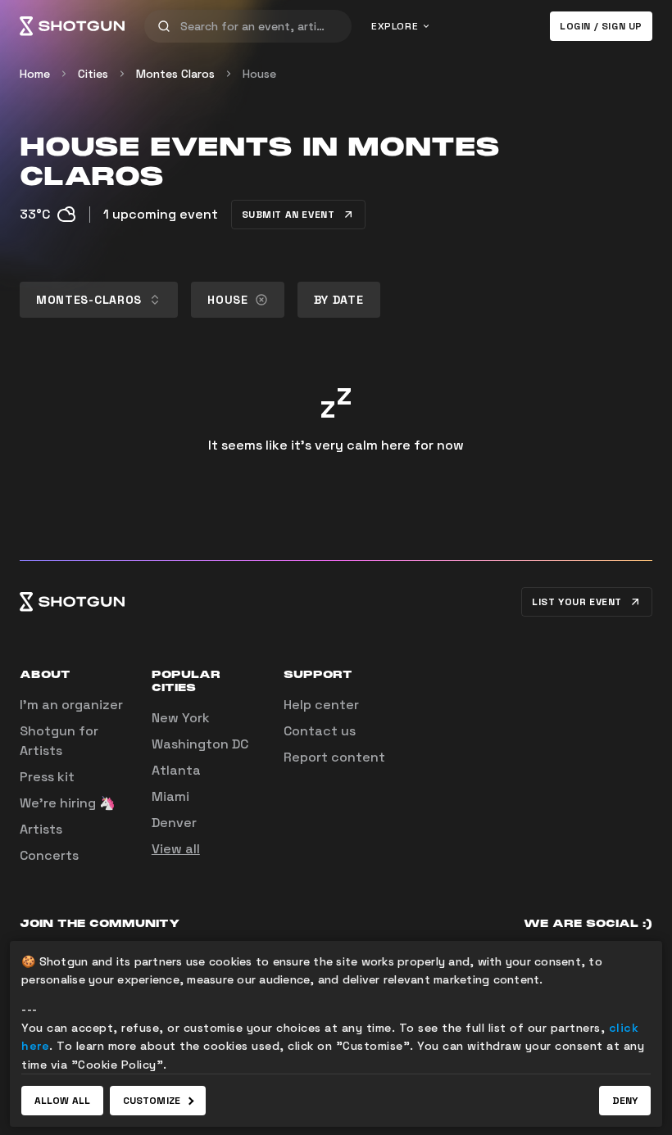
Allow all (62, 1100)
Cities (93, 73)
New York (181, 717)
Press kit (47, 776)
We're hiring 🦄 (68, 803)
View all (176, 848)
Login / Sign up (601, 26)
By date (339, 299)
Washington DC (200, 744)
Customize (151, 1100)
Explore (394, 26)
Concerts (49, 855)
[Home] (72, 26)
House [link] (259, 73)
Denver (174, 822)
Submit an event (288, 214)
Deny (625, 1100)
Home (35, 73)
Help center (321, 704)
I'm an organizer (71, 704)
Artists (41, 829)
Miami (170, 796)
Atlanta (176, 770)
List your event (577, 601)
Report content (334, 757)
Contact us (320, 730)
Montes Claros (175, 73)
